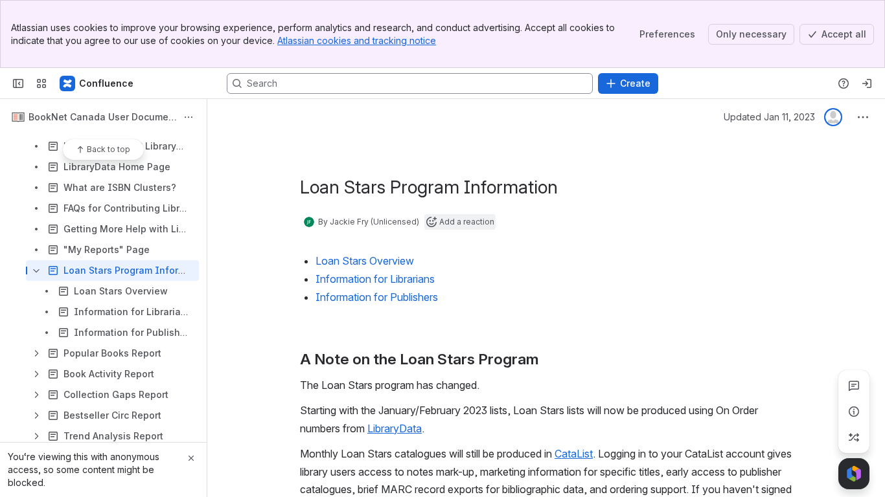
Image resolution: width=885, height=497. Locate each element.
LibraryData (394, 428)
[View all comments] (854, 385)
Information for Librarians (375, 278)
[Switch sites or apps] (41, 83)
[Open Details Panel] (854, 411)
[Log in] (866, 83)
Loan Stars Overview (365, 260)
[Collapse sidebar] (18, 83)
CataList (574, 453)
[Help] (843, 83)
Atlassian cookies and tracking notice (356, 40)
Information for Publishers (377, 297)
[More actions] (188, 117)
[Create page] (854, 437)
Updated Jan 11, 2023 (769, 116)
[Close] (191, 458)
